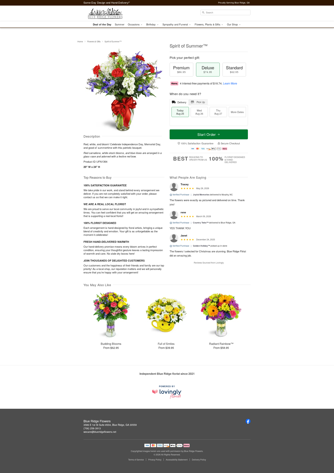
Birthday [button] (151, 24)
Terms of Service (136, 460)
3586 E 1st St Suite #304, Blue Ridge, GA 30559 (110, 425)
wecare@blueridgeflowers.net (100, 431)
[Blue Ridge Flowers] (109, 13)
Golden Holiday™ (201, 245)
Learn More (230, 83)
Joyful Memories (201, 194)
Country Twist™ (201, 222)
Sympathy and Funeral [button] (175, 24)
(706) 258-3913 (92, 428)
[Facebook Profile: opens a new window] (248, 421)
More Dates (237, 112)
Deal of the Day (102, 24)
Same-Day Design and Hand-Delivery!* (107, 2)
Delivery (181, 102)
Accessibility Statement (177, 460)
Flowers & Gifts (94, 41)
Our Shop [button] (232, 24)
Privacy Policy (154, 460)
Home (80, 41)
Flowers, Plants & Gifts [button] (208, 24)
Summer (119, 24)
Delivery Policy (199, 460)
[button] (325, 458)
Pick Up (201, 102)
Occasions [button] (134, 24)
